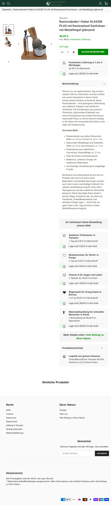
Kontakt (63, 410)
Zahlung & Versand (14, 425)
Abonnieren (102, 453)
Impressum (11, 418)
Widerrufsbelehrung (14, 433)
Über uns (64, 414)
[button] (106, 3)
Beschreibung (70, 83)
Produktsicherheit (72, 348)
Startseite (6, 9)
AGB (8, 410)
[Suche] (8, 3)
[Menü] (3, 3)
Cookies (9, 414)
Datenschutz (11, 421)
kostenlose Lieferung (80, 39)
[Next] (51, 44)
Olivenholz (63, 18)
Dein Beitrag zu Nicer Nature (72, 418)
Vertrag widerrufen (14, 429)
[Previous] (19, 44)
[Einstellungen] (100, 3)
